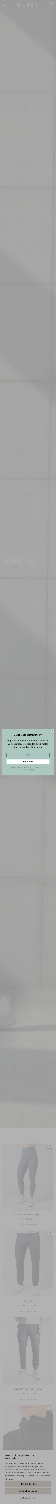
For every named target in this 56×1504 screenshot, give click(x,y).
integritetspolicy (28, 770)
